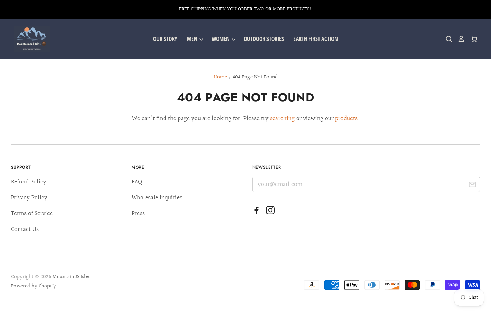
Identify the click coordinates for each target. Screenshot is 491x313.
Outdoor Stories (264, 39)
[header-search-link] (446, 38)
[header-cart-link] (471, 38)
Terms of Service (32, 213)
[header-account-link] (459, 38)
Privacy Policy (29, 198)
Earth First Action (315, 39)
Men (192, 39)
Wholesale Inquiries (157, 198)
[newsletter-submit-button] (472, 185)
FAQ (137, 182)
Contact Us (25, 229)
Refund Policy (28, 182)
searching (282, 118)
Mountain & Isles (71, 277)
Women (221, 39)
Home (220, 77)
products (346, 118)
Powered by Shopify (33, 286)
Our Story (165, 39)
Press (138, 213)
